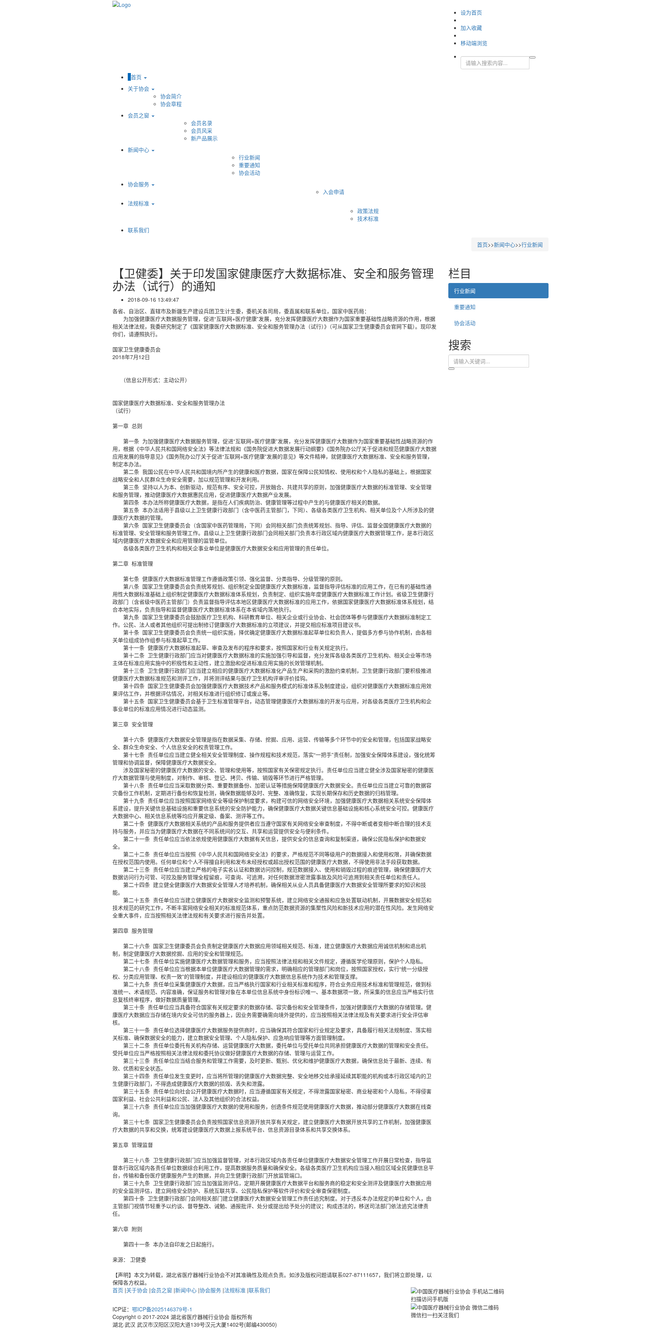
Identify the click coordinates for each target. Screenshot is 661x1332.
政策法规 (368, 211)
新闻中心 (139, 149)
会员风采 (201, 130)
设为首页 (471, 12)
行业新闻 (249, 157)
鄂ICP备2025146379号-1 (162, 1309)
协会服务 (139, 184)
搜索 (451, 369)
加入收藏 (471, 27)
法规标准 (139, 203)
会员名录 (201, 123)
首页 (137, 77)
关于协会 (139, 88)
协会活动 (249, 172)
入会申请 (333, 191)
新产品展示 (204, 138)
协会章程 (171, 103)
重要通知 (249, 165)
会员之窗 (139, 115)
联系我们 (138, 230)
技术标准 (368, 218)
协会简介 (171, 96)
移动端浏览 (474, 43)
